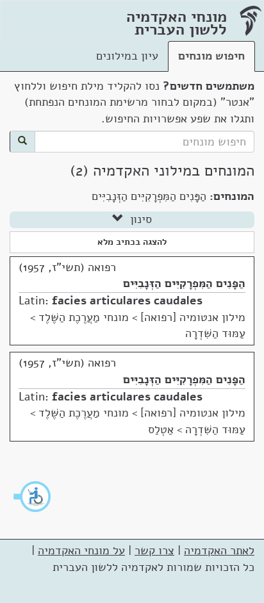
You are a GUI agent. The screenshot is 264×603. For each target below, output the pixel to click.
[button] (32, 497)
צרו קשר (154, 550)
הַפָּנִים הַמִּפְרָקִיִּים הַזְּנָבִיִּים (184, 283)
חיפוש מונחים (211, 55)
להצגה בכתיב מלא (132, 242)
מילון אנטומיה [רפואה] (192, 317)
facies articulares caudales (127, 300)
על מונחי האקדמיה (81, 550)
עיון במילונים (127, 55)
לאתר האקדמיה (219, 550)
